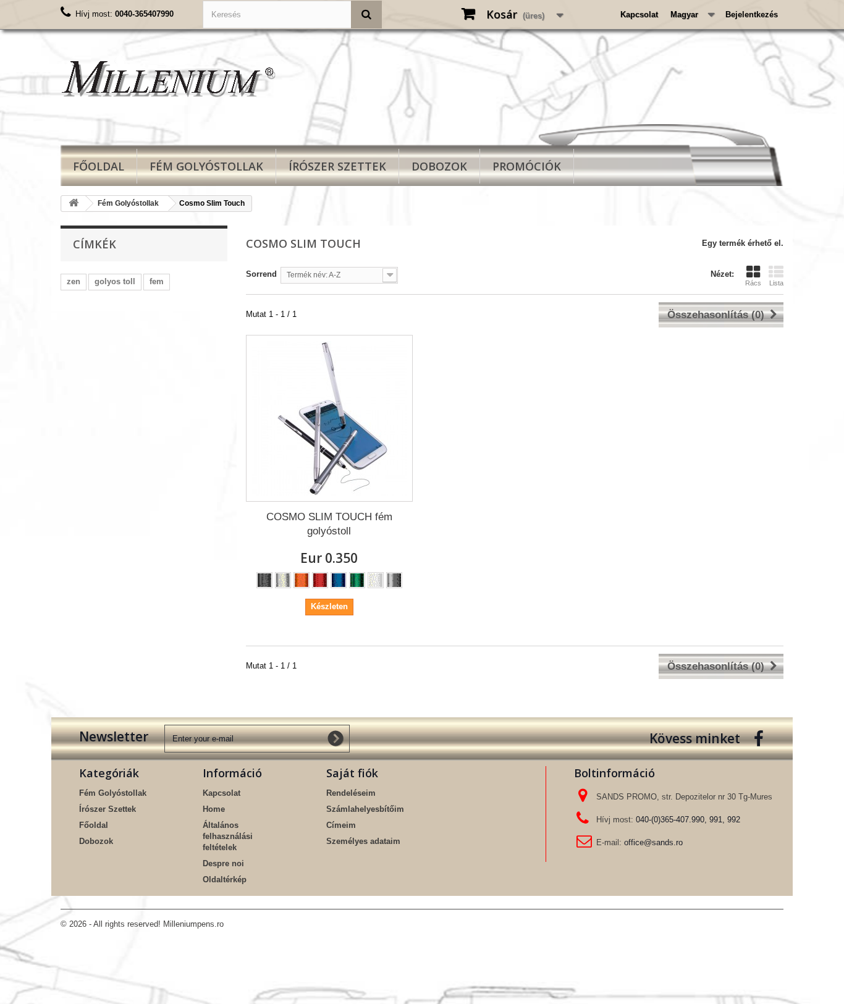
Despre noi (223, 863)
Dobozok (439, 166)
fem (157, 281)
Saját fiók (352, 773)
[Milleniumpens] (175, 78)
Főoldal (98, 166)
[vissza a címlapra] (73, 203)
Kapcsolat (639, 14)
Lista (776, 283)
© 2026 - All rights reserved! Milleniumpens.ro (142, 924)
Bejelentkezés (751, 14)
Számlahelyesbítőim (365, 809)
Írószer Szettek (337, 166)
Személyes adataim (363, 841)
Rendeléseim (351, 793)
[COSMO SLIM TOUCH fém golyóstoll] (329, 418)
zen (73, 281)
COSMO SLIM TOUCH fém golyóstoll (329, 524)
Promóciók (526, 166)
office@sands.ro (653, 842)
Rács (753, 283)
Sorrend (261, 274)
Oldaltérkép (225, 879)
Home (214, 809)
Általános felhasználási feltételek (228, 836)
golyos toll (115, 281)
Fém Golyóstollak (206, 166)
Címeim (341, 825)
